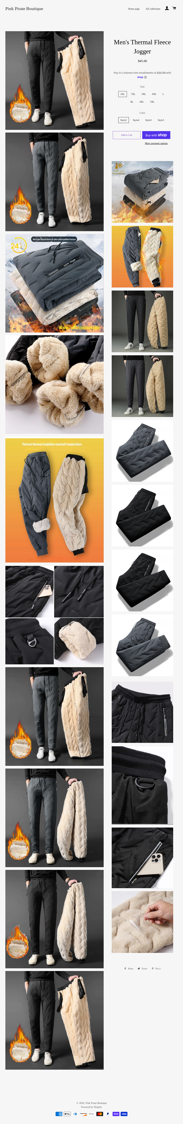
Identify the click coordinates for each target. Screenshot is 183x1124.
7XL (133, 94)
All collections (153, 9)
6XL (154, 94)
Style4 (136, 120)
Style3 (148, 120)
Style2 (123, 120)
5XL (152, 101)
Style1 (161, 120)
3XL (144, 94)
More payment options (156, 143)
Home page (134, 9)
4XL (142, 101)
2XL (122, 94)
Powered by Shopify (91, 1107)
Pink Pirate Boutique (24, 8)
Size (142, 86)
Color (142, 113)
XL (131, 101)
